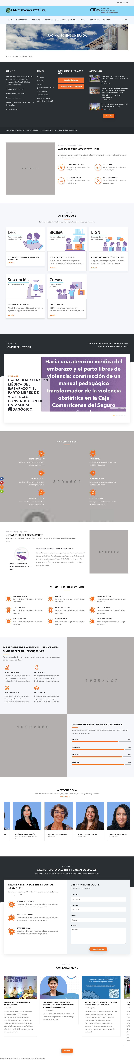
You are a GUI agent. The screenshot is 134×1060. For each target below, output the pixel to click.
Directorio (107, 20)
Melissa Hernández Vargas (112, 834)
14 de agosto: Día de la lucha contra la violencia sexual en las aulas (115, 78)
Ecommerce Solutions (76, 164)
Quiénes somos (21, 20)
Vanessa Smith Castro (79, 834)
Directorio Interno (43, 95)
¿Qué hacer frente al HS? (45, 88)
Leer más (11, 263)
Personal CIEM (42, 91)
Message (74, 925)
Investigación (13, 376)
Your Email (74, 905)
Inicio (10, 20)
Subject (73, 915)
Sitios (72, 20)
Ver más (109, 116)
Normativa (61, 20)
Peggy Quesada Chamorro (18, 834)
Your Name (74, 894)
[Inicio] (104, 11)
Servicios (48, 20)
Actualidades (94, 20)
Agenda (83, 20)
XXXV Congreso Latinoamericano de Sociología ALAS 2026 (115, 105)
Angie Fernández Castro (49, 834)
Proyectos (36, 20)
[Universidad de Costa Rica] (26, 10)
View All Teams (65, 797)
